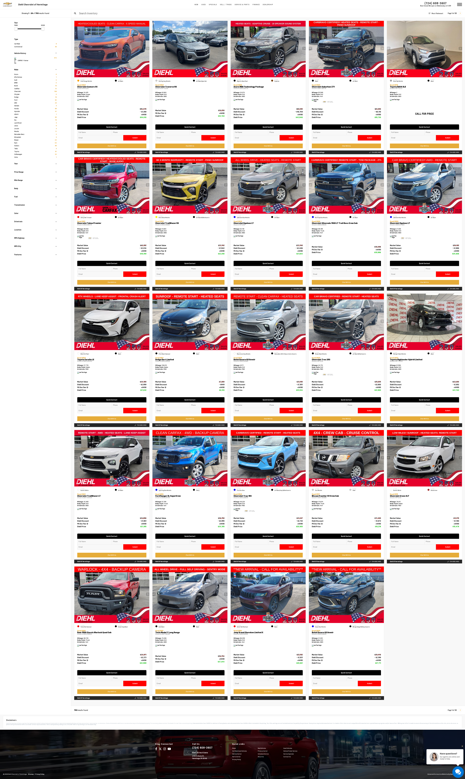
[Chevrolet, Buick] (7, 4)
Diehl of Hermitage (83, 152)
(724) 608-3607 (436, 3)
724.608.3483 (141, 152)
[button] (147, 48)
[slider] (16, 28)
